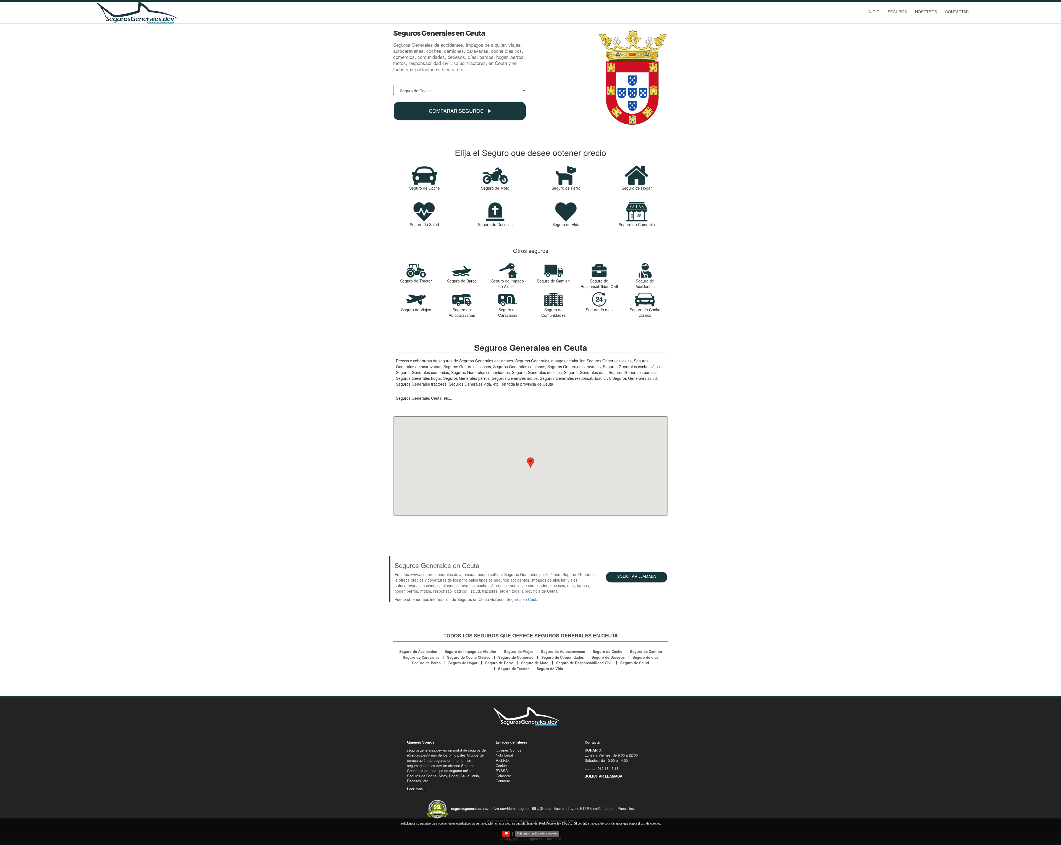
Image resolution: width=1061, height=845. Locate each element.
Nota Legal (504, 755)
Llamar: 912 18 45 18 (601, 768)
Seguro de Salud (634, 662)
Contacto (503, 780)
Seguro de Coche (607, 651)
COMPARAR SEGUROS (457, 110)
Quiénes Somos (508, 750)
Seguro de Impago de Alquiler (470, 651)
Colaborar (503, 775)
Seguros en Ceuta (523, 599)
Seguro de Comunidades (562, 657)
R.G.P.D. (503, 760)
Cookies (502, 765)
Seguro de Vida (550, 668)
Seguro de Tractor (513, 668)
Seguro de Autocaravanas (563, 651)
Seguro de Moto (534, 662)
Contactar (957, 11)
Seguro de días (645, 657)
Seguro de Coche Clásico (468, 657)
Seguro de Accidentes (418, 651)
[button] (530, 462)
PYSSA (502, 770)
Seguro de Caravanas (421, 657)
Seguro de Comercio (516, 657)
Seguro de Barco (426, 662)
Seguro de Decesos (608, 657)
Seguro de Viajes (518, 651)
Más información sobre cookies (537, 833)
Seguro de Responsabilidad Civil (584, 662)
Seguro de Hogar (462, 662)
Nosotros (926, 11)
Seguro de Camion (646, 651)
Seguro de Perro (499, 662)
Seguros (897, 11)
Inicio (873, 11)
